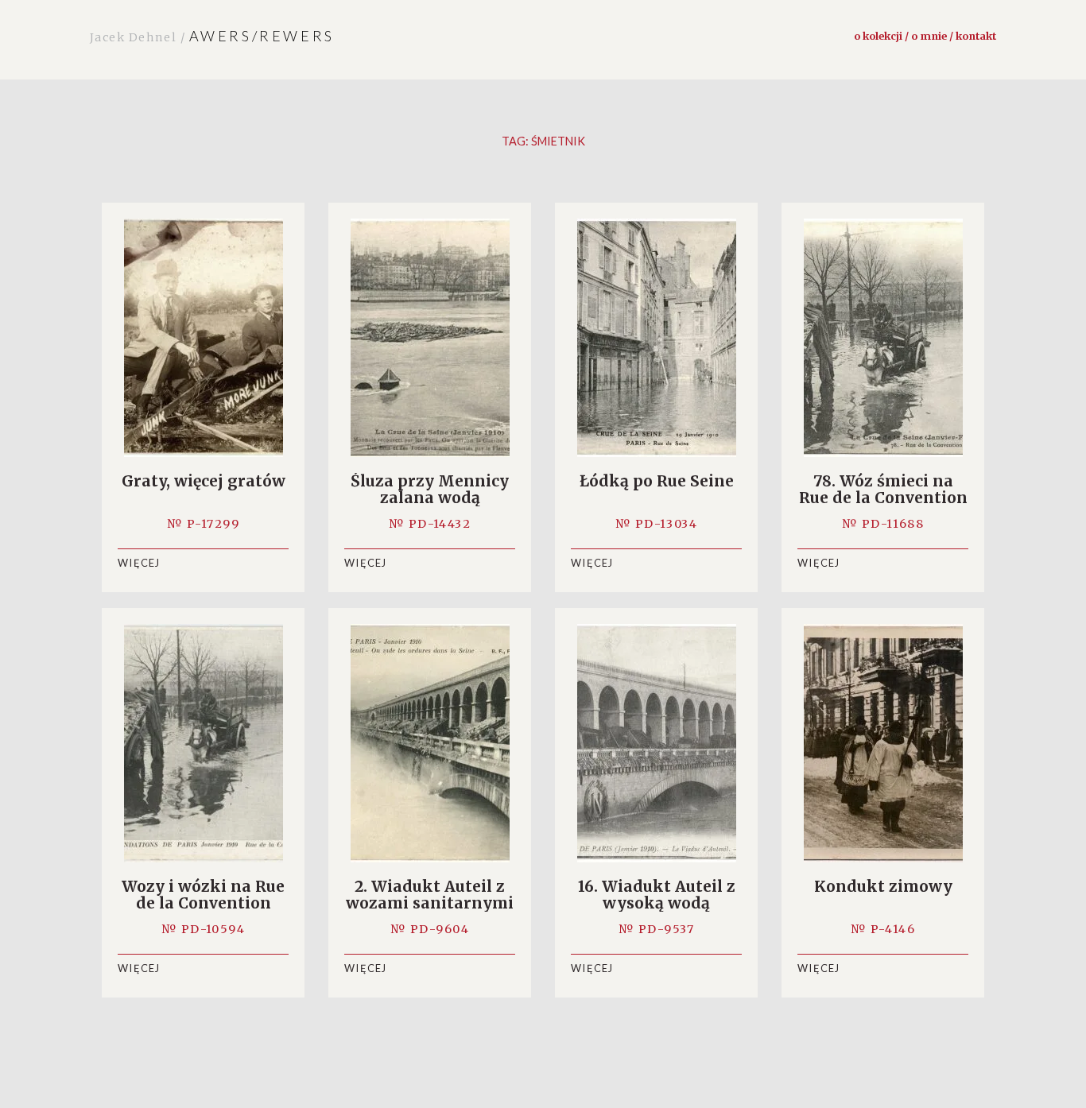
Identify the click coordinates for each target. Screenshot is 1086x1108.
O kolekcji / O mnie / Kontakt (925, 35)
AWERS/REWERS (212, 36)
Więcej (139, 562)
